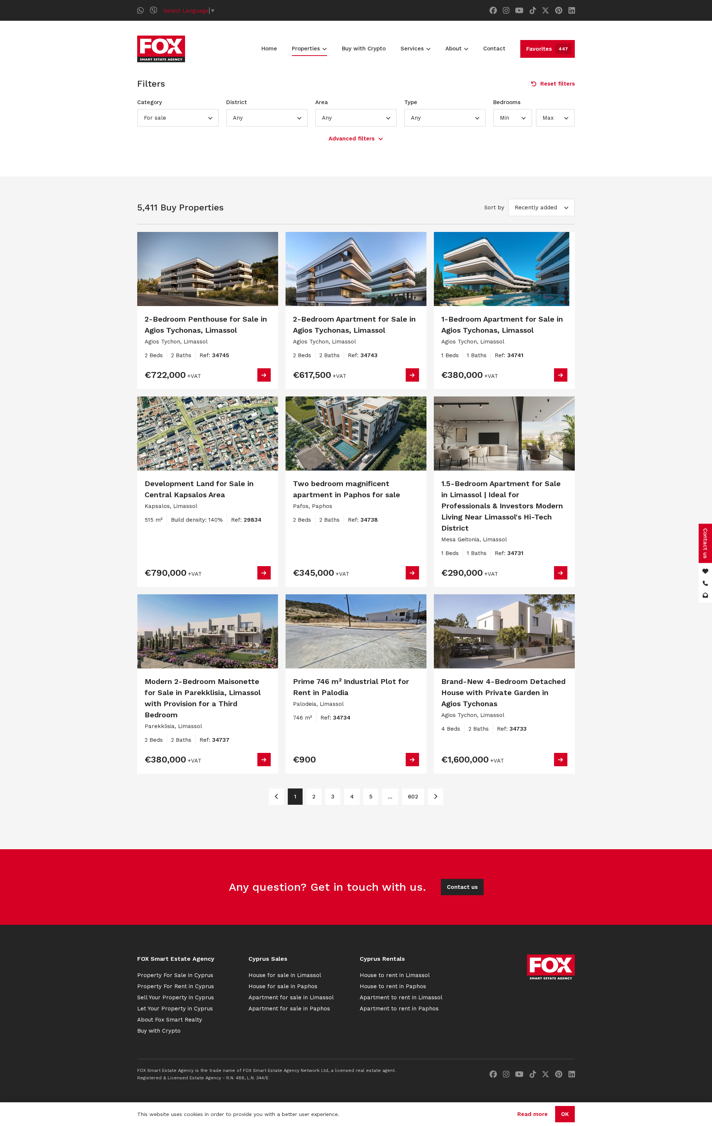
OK (565, 1114)
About (453, 48)
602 (413, 796)
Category (149, 102)
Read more (532, 1114)
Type (410, 102)
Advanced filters (352, 138)
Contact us (462, 887)
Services (412, 48)
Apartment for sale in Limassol (291, 997)
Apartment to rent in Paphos (399, 1008)
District (236, 102)
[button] (178, 118)
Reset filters (557, 83)
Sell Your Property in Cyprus (175, 997)
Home (269, 48)
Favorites (547, 49)
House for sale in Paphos (282, 986)
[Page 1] (276, 796)
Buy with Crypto (364, 48)
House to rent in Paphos (393, 986)
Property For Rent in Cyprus (175, 986)
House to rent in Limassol (395, 975)
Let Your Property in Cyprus (175, 1008)
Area (321, 102)
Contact (494, 48)
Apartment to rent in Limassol (401, 997)
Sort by (494, 207)
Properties (306, 48)
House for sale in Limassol (284, 975)
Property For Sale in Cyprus (175, 975)
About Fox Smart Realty (169, 1019)
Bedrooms (507, 102)
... (390, 796)
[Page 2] (435, 796)
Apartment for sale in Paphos (289, 1008)
